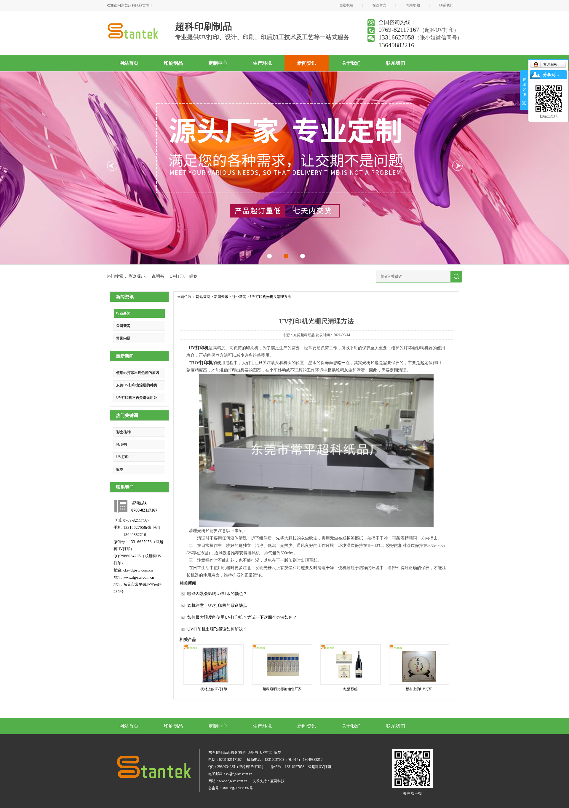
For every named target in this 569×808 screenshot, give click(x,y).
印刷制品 (173, 63)
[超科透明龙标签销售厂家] (282, 664)
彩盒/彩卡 (137, 276)
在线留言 (379, 5)
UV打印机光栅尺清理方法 (270, 297)
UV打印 (177, 276)
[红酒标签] (350, 664)
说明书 (158, 276)
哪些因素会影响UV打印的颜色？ (217, 593)
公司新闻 (123, 326)
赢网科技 (277, 781)
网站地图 (413, 5)
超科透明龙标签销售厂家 (282, 689)
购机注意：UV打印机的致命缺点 (217, 605)
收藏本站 (346, 5)
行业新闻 (123, 313)
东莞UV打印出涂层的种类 (136, 385)
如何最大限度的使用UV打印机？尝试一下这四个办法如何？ (242, 617)
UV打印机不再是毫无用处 (136, 398)
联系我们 (446, 5)
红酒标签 (350, 689)
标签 (193, 276)
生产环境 (262, 63)
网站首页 (128, 63)
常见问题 (123, 338)
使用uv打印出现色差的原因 (137, 373)
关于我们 (351, 63)
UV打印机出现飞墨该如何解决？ (217, 629)
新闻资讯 (306, 63)
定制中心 (217, 63)
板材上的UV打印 (213, 689)
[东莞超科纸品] (133, 39)
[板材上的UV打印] (213, 664)
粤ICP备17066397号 (238, 788)
